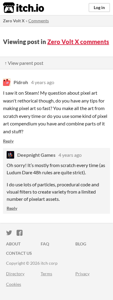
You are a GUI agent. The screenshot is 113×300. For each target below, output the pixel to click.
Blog (80, 243)
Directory (15, 273)
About (13, 243)
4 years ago (42, 82)
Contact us (19, 253)
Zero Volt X (14, 20)
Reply (8, 141)
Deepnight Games (36, 155)
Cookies (13, 284)
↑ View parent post (24, 63)
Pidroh (21, 82)
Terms (46, 273)
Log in (99, 7)
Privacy (82, 273)
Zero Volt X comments (78, 41)
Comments (38, 20)
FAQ (45, 243)
